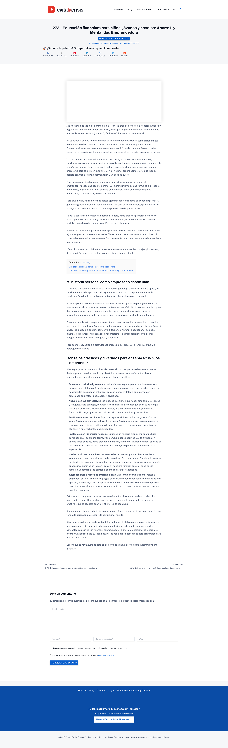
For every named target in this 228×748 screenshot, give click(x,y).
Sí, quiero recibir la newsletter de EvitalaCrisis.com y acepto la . (83, 655)
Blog (91, 690)
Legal (111, 690)
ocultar (86, 263)
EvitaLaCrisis (71, 737)
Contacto (101, 690)
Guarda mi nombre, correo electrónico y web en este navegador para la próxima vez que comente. (90, 648)
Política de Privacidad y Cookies (133, 690)
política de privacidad (106, 655)
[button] (181, 9)
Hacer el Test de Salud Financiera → (114, 719)
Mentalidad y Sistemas (114, 38)
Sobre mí (82, 690)
